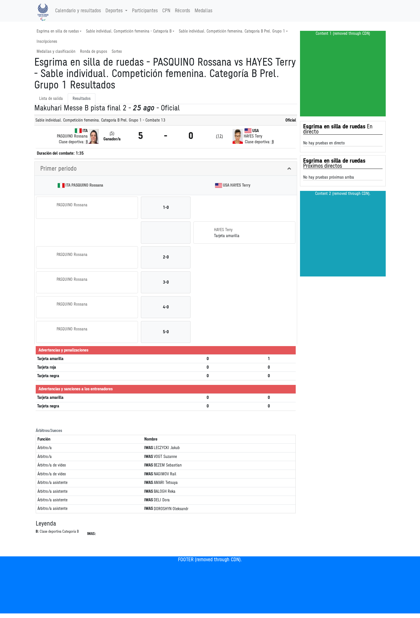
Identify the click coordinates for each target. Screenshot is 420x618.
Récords (182, 11)
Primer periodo (58, 168)
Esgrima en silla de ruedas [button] (58, 31)
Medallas (203, 11)
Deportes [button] (114, 11)
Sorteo (117, 51)
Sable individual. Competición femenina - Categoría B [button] (128, 31)
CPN (166, 11)
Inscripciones (47, 41)
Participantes (145, 11)
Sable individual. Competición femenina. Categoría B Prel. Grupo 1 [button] (232, 31)
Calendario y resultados (78, 11)
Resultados (82, 98)
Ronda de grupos (93, 51)
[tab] (166, 169)
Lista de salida (51, 98)
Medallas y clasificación (56, 51)
